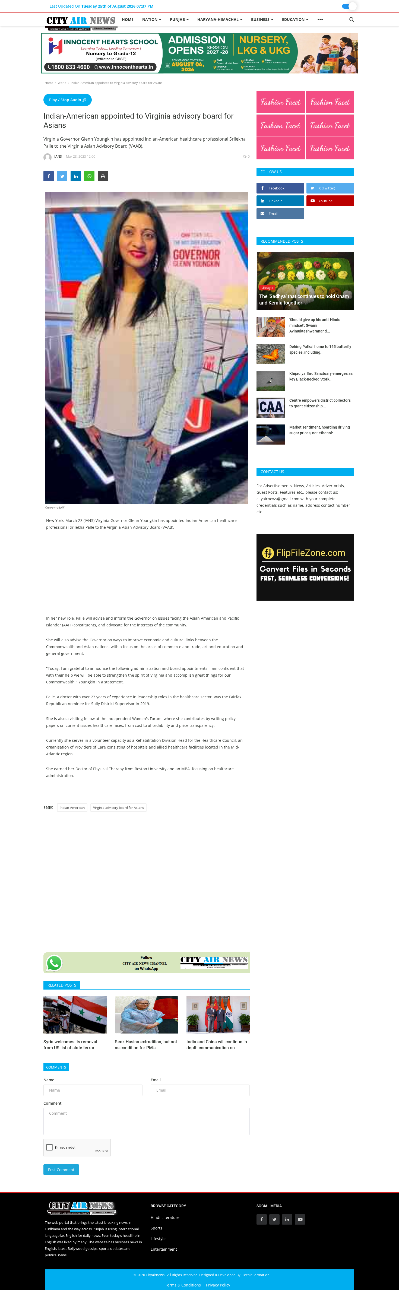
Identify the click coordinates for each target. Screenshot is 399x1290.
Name (48, 1079)
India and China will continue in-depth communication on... (217, 1044)
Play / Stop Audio (65, 99)
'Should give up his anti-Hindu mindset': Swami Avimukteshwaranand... (314, 325)
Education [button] (294, 19)
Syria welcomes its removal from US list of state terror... (70, 1044)
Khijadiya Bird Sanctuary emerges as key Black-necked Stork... (321, 376)
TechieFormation (256, 1274)
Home (128, 19)
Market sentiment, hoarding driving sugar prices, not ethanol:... (319, 430)
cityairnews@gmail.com (277, 498)
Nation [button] (150, 19)
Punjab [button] (178, 19)
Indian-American (72, 807)
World (62, 83)
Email (156, 1079)
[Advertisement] (146, 577)
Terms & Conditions (183, 1285)
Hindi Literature (165, 1217)
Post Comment (61, 1169)
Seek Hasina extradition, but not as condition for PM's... (146, 1044)
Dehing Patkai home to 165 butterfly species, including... (320, 349)
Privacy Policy (218, 1285)
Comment (52, 1103)
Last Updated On (101, 6)
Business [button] (261, 19)
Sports (156, 1228)
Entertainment (164, 1249)
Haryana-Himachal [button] (218, 19)
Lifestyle (158, 1238)
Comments (56, 1067)
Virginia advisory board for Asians (118, 807)
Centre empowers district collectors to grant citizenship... (320, 403)
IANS (58, 156)
